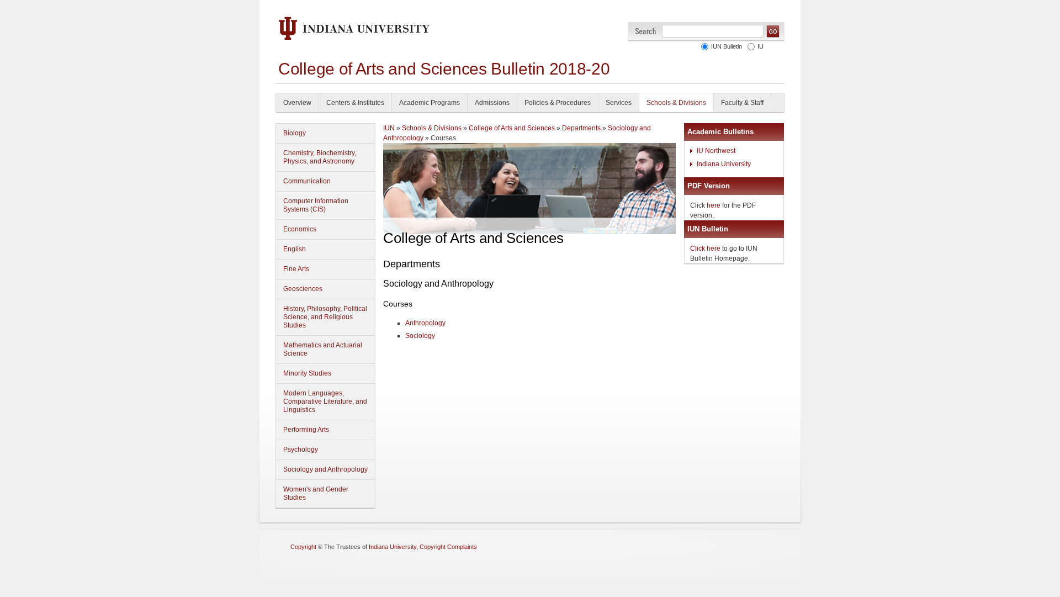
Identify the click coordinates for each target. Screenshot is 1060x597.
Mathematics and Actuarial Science (322, 349)
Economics (299, 229)
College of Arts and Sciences (512, 128)
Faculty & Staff (742, 103)
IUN (389, 128)
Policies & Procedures (557, 103)
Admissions (492, 103)
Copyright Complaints (448, 546)
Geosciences (302, 289)
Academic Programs (429, 103)
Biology (294, 133)
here (713, 205)
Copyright (303, 546)
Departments (581, 128)
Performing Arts (306, 430)
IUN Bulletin (726, 46)
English (294, 249)
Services (619, 103)
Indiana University (724, 164)
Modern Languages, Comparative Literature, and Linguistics (325, 401)
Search (645, 31)
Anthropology (425, 323)
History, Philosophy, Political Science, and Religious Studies (325, 317)
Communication (307, 181)
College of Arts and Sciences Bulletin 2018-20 (444, 69)
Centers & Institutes (355, 103)
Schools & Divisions (676, 103)
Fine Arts (296, 269)
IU (760, 46)
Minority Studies (307, 373)
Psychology (300, 449)
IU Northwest (716, 151)
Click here (705, 248)
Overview (297, 103)
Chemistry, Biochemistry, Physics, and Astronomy (319, 157)
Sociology (420, 336)
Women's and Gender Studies (315, 493)
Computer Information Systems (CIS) (315, 205)
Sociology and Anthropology (325, 469)
